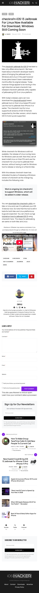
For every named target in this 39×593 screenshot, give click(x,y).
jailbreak (20, 261)
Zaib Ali (19, 304)
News (11, 14)
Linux (28, 261)
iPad (17, 446)
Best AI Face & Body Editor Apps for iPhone (23, 514)
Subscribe (18, 418)
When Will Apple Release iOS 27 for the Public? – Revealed (23, 503)
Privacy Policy (19, 587)
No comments (17, 450)
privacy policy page (20, 232)
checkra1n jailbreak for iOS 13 (16, 66)
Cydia (4, 14)
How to (13, 446)
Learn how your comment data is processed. (19, 395)
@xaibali (27, 316)
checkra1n (16, 258)
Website (4, 374)
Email (3, 365)
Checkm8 (6, 258)
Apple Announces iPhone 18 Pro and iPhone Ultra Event (24, 480)
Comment (5, 336)
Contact (13, 584)
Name (4, 356)
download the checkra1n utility (21, 203)
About (6, 584)
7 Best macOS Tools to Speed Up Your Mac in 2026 (22, 491)
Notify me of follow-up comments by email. (14, 383)
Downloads (21, 584)
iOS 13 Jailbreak (8, 261)
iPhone (22, 446)
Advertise (30, 584)
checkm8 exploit (19, 100)
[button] (3, 3)
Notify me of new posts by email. (12, 388)
